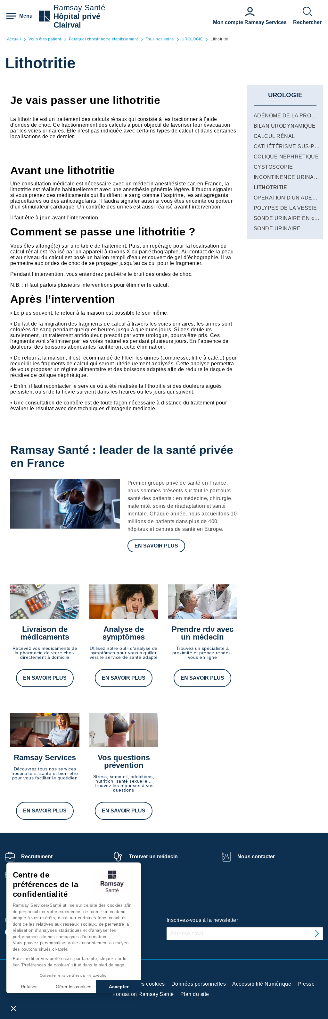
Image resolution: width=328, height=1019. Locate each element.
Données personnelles (198, 984)
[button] (13, 1008)
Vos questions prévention (124, 761)
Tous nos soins (160, 39)
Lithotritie (270, 187)
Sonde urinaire (277, 228)
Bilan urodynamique (285, 126)
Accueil (14, 39)
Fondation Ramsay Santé (143, 994)
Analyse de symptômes (123, 633)
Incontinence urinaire (288, 177)
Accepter (118, 986)
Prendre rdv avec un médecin (203, 633)
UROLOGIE (192, 39)
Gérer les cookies (73, 986)
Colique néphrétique (286, 156)
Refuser (29, 986)
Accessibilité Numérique (261, 984)
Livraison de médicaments (44, 633)
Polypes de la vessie (285, 208)
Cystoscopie (273, 167)
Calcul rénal (274, 136)
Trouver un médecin (153, 856)
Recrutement (37, 856)
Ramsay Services (45, 757)
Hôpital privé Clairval (76, 20)
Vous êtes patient (45, 39)
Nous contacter (256, 856)
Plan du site (194, 994)
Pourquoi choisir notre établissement (103, 39)
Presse (306, 984)
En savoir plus (156, 545)
